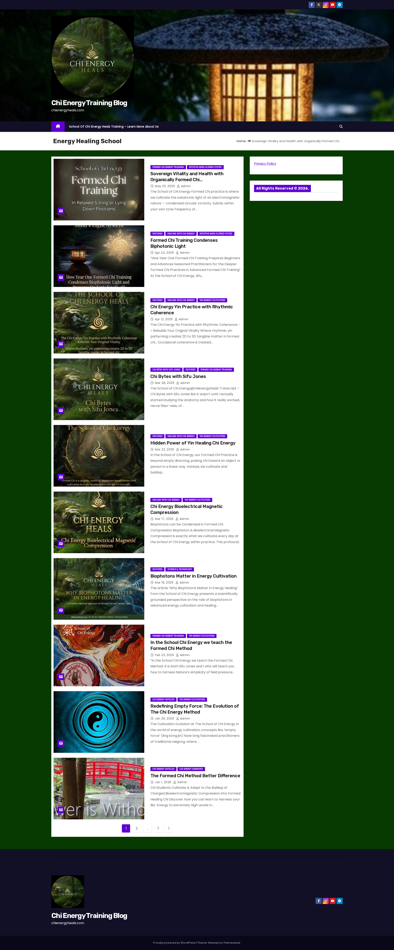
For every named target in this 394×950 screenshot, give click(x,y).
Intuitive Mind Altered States (205, 167)
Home (241, 141)
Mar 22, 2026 (165, 449)
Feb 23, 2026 (165, 655)
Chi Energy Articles (163, 699)
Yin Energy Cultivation (212, 300)
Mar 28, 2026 (165, 383)
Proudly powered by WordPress (174, 943)
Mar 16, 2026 (164, 582)
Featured (157, 233)
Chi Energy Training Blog (89, 103)
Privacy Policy (265, 163)
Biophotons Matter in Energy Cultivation (193, 576)
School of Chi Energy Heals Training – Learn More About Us (114, 126)
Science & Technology (179, 569)
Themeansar (232, 943)
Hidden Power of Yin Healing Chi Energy (193, 443)
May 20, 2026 (165, 186)
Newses (213, 943)
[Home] (58, 126)
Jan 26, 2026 (165, 718)
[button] (341, 126)
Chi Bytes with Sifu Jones (166, 369)
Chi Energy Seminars (191, 768)
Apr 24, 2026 (165, 253)
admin (185, 186)
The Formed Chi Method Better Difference (195, 775)
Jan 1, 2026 (163, 782)
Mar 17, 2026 (164, 519)
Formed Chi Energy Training (168, 167)
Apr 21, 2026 (164, 319)
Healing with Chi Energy (181, 233)
